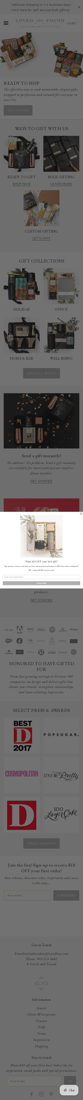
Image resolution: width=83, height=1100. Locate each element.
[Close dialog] (81, 513)
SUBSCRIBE (42, 583)
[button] (41, 536)
